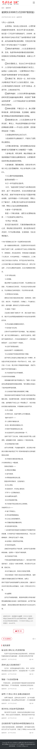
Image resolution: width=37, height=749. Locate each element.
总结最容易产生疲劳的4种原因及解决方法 (18, 723)
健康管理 (19, 17)
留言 (34, 744)
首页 (3, 8)
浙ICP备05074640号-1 (28, 742)
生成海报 (8, 639)
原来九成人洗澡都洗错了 (11, 665)
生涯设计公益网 (17, 616)
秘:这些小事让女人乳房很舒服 (13, 650)
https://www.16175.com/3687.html (14, 618)
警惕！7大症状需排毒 (10, 679)
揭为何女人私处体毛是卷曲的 (13, 709)
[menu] (34, 2)
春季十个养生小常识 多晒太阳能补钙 (16, 694)
